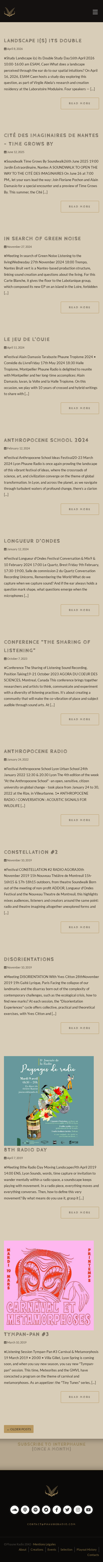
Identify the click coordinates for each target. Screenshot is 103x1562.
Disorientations (29, 959)
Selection (66, 1549)
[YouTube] (88, 1514)
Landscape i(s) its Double (43, 41)
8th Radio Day (25, 1150)
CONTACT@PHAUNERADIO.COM (51, 1524)
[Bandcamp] (46, 1514)
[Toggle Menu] (95, 12)
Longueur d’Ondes (32, 541)
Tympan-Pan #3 (26, 1334)
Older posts (19, 1429)
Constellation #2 (31, 852)
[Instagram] (78, 1514)
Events (52, 1549)
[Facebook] (57, 1514)
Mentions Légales (44, 1544)
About (22, 1549)
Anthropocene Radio (36, 751)
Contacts (93, 1554)
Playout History (87, 1549)
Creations (37, 1549)
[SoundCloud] (14, 1514)
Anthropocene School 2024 (46, 440)
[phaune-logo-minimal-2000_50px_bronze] (51, 1490)
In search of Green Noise (42, 239)
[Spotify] (35, 1514)
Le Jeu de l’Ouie (27, 339)
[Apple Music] (25, 1514)
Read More (80, 103)
